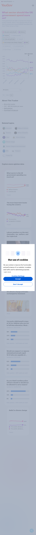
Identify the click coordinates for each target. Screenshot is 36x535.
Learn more (7, 272)
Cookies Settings (18, 276)
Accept (18, 279)
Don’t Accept (18, 284)
